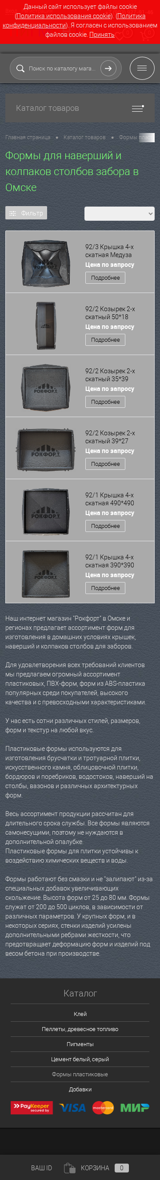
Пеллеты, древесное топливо (80, 1029)
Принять (102, 34)
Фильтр (32, 213)
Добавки (80, 1089)
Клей (80, 1014)
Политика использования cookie (63, 16)
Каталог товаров (47, 108)
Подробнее (105, 277)
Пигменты (80, 1044)
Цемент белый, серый (80, 1059)
